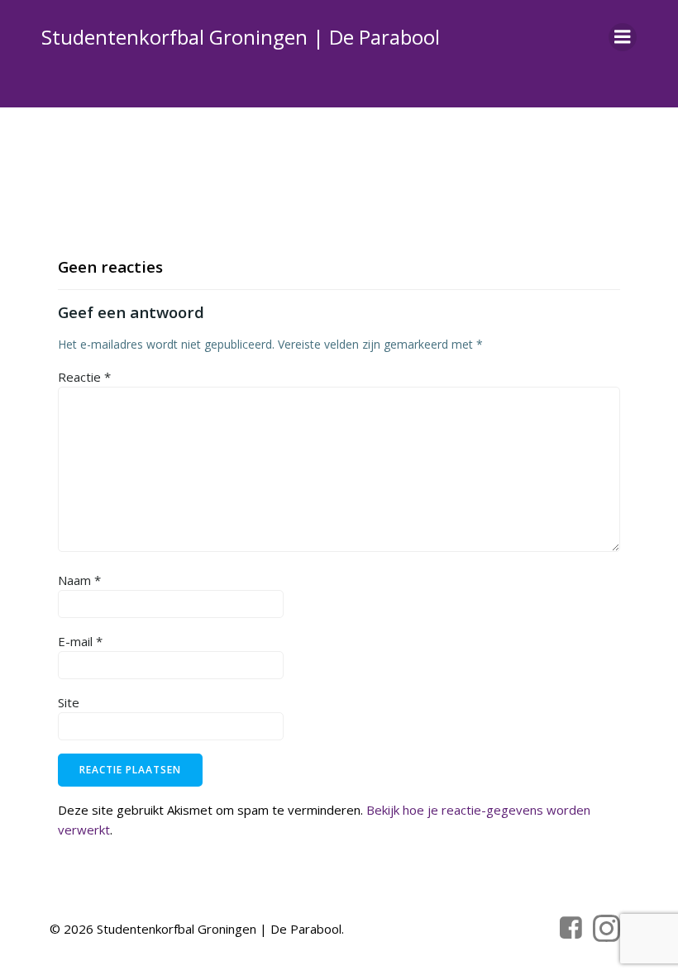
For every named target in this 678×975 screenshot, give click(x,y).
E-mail (80, 641)
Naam (79, 580)
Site (68, 702)
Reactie (84, 377)
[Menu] (623, 37)
